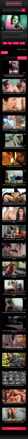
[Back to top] (23, 435)
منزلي (4, 43)
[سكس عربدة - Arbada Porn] (14, 4)
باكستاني (21, 43)
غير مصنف (15, 43)
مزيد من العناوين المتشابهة (14, 428)
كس (9, 43)
